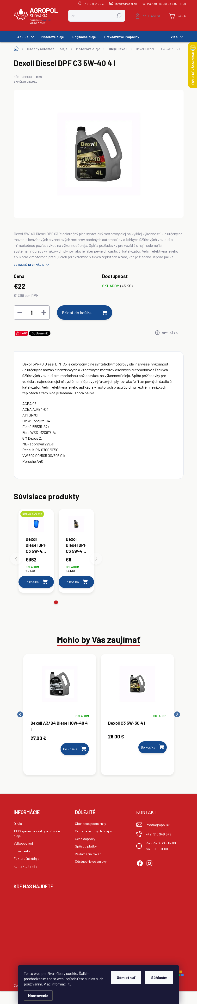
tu (70, 984)
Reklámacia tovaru (88, 854)
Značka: (25, 81)
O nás (18, 823)
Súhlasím (159, 977)
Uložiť (23, 333)
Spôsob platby (86, 846)
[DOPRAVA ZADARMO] (36, 524)
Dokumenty (22, 851)
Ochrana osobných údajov (93, 831)
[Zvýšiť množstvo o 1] (43, 312)
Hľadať (119, 15)
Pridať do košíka (77, 312)
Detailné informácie (29, 264)
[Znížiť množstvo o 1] (19, 312)
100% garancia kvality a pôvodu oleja (37, 833)
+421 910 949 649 (158, 834)
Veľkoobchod (23, 843)
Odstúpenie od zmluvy (90, 861)
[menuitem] (25, 36)
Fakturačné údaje (26, 858)
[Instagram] (149, 862)
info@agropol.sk (158, 825)
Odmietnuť (126, 977)
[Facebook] (139, 862)
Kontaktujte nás (25, 866)
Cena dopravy (85, 839)
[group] (60, 714)
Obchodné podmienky (90, 823)
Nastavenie (38, 995)
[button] (56, 602)
